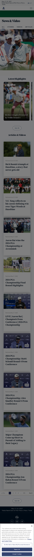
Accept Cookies (17, 554)
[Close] (32, 526)
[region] (17, 540)
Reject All (17, 549)
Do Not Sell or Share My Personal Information (17, 545)
